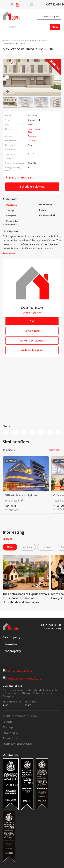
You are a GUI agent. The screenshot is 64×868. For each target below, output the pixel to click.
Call (32, 321)
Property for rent (32, 40)
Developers (11, 204)
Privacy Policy (10, 732)
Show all (54, 450)
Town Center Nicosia (34, 131)
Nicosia (45, 40)
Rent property (12, 651)
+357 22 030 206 (32, 313)
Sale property (11, 637)
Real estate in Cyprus (13, 40)
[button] (57, 77)
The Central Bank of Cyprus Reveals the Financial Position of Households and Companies (26, 598)
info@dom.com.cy (52, 628)
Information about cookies (18, 743)
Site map (8, 727)
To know (32, 136)
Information (10, 644)
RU (12, 4)
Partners (7, 721)
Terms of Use (10, 738)
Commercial (8, 43)
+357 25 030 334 (51, 625)
